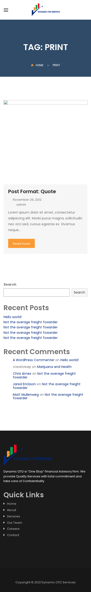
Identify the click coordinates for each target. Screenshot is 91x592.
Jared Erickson (24, 384)
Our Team (14, 522)
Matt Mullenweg (26, 394)
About (11, 510)
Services (13, 516)
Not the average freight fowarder (31, 322)
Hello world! (13, 317)
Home (39, 65)
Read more (21, 243)
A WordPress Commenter (33, 360)
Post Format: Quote (32, 191)
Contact (13, 535)
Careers (13, 529)
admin (21, 204)
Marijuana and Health (54, 366)
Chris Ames (22, 373)
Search (10, 284)
